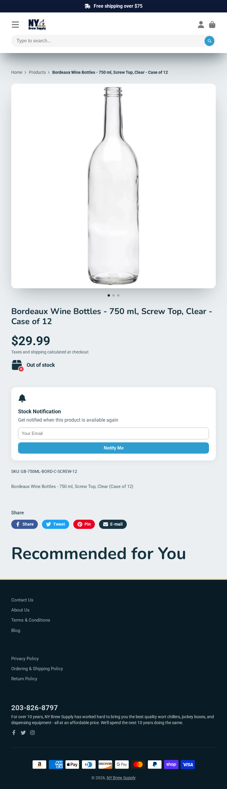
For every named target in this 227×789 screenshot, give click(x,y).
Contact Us (22, 600)
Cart (212, 24)
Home (16, 72)
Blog (15, 630)
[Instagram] (32, 732)
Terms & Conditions (30, 620)
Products (37, 72)
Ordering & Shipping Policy (37, 668)
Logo (51, 25)
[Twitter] (23, 732)
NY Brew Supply (121, 777)
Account (201, 24)
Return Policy (24, 678)
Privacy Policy (25, 658)
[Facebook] (14, 732)
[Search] (210, 41)
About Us (20, 610)
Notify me (114, 447)
